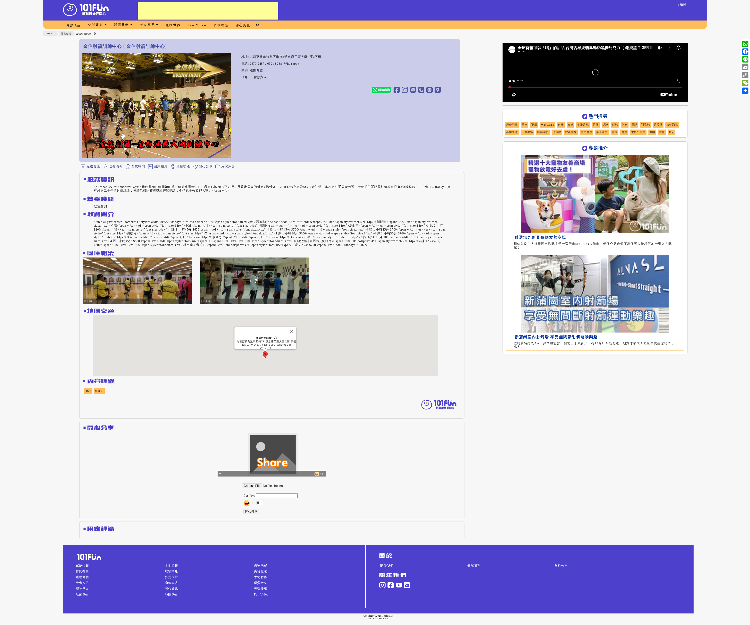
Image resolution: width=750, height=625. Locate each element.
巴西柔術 (527, 132)
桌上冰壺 (602, 132)
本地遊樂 (171, 565)
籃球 (615, 124)
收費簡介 (115, 166)
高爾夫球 (512, 132)
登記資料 (473, 565)
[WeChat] (745, 83)
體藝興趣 (122, 24)
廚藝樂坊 (171, 583)
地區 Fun (171, 594)
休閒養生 (82, 571)
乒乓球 (658, 124)
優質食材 (260, 583)
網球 (605, 124)
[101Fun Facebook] (391, 585)
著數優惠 (73, 25)
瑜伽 (624, 132)
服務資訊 (92, 166)
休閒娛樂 (96, 24)
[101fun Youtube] (399, 585)
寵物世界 (173, 25)
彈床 (662, 132)
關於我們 (386, 565)
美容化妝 (260, 571)
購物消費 (260, 565)
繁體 (683, 4)
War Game (547, 124)
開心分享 (205, 166)
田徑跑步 (543, 132)
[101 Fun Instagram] (382, 585)
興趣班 (99, 391)
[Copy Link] (745, 75)
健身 (625, 124)
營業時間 (137, 166)
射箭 (88, 391)
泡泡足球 (583, 124)
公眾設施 (221, 25)
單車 (525, 124)
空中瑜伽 (586, 132)
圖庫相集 (160, 166)
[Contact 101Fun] (407, 585)
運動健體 (66, 33)
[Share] (745, 91)
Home (50, 33)
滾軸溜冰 (672, 124)
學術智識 (260, 577)
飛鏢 (534, 124)
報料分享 (561, 565)
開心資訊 (243, 25)
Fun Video (197, 25)
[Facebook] (745, 51)
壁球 (634, 124)
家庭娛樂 (82, 565)
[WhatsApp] (745, 44)
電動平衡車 (638, 132)
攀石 (672, 132)
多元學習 (171, 577)
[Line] (745, 59)
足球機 (557, 132)
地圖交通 (182, 166)
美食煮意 (148, 24)
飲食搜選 (82, 583)
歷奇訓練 (512, 124)
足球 (596, 124)
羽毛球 (645, 124)
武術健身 (571, 132)
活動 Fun (82, 594)
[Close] (291, 331)
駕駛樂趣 (171, 571)
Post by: (249, 495)
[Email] (745, 67)
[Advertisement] (208, 11)
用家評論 (227, 166)
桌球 (614, 132)
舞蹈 (652, 132)
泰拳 (570, 124)
